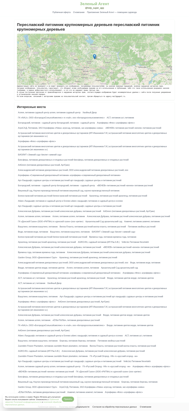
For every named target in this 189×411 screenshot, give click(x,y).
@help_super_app (94, 8)
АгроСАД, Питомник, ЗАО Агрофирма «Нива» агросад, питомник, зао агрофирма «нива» (60, 128)
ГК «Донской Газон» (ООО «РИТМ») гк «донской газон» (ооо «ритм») (50, 221)
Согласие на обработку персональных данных (114, 407)
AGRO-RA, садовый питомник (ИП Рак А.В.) (99, 242)
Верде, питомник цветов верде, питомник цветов (41, 268)
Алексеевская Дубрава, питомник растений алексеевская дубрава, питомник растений (59, 211)
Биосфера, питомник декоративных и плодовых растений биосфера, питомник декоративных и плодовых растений (73, 160)
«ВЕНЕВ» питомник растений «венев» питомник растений (133, 128)
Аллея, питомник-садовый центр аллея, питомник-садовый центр (49, 112)
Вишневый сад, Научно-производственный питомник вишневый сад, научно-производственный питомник (68, 191)
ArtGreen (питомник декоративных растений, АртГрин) (44, 165)
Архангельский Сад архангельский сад (103, 221)
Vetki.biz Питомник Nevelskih (135, 242)
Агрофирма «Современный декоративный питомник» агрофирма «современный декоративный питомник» (69, 175)
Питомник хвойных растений (141, 227)
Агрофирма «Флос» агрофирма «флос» (116, 123)
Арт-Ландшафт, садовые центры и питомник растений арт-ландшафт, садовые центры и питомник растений (69, 180)
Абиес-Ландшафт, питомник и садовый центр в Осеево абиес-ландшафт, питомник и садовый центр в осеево (70, 201)
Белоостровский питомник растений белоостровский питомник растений (52, 196)
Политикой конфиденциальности (27, 402)
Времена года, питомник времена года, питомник (112, 237)
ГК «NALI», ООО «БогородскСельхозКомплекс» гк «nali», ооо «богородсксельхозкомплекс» (61, 118)
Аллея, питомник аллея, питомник (34, 216)
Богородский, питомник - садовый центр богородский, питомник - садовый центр (56, 123)
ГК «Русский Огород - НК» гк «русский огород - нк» (114, 356)
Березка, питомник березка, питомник (78, 341)
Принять (68, 399)
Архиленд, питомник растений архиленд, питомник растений (118, 196)
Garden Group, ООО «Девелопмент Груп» (37, 257)
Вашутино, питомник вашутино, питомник (38, 227)
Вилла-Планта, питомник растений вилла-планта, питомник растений (93, 227)
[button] (94, 56)
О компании (78, 12)
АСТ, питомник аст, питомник (120, 118)
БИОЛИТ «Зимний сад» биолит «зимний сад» (40, 155)
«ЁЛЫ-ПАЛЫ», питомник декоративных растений (76, 320)
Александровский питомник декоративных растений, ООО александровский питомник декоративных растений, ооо (73, 170)
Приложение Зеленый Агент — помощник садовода (112, 12)
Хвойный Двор (90, 112)
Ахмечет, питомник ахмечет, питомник (142, 221)
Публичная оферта (61, 12)
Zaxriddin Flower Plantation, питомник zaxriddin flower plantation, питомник (53, 346)
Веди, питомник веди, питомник (33, 232)
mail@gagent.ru (118, 96)
